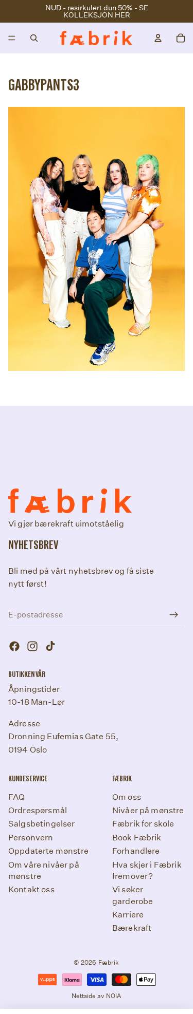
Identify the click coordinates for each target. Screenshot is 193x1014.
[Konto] (158, 38)
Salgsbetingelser (41, 824)
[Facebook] (14, 647)
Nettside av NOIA (96, 995)
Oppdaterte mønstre (48, 851)
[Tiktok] (50, 647)
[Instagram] (32, 647)
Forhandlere (136, 851)
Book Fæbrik (137, 837)
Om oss (126, 797)
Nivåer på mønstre (148, 810)
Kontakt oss (31, 890)
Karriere (128, 914)
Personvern (31, 837)
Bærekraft (131, 928)
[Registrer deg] (174, 615)
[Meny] (12, 38)
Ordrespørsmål (37, 810)
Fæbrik (108, 962)
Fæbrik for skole (143, 824)
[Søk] (34, 38)
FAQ (16, 797)
